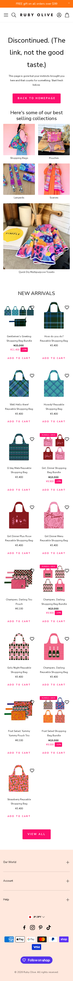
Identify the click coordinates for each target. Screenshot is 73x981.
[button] (6, 14)
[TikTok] (48, 927)
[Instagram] (32, 927)
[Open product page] (19, 139)
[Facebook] (24, 927)
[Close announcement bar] (69, 3)
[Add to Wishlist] (32, 307)
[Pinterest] (40, 927)
